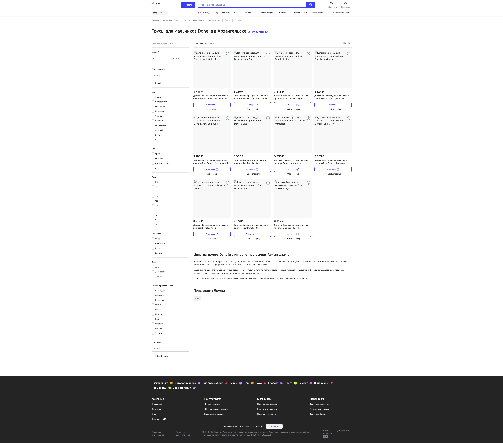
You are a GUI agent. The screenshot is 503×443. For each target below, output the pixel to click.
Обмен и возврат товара (216, 409)
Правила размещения (267, 414)
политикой (257, 426)
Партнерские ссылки (320, 409)
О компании (157, 404)
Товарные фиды (317, 414)
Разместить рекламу (267, 409)
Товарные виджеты (319, 404)
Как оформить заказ (213, 414)
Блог (154, 414)
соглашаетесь (244, 426)
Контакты (156, 409)
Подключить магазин (267, 404)
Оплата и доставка (213, 404)
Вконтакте (157, 419)
